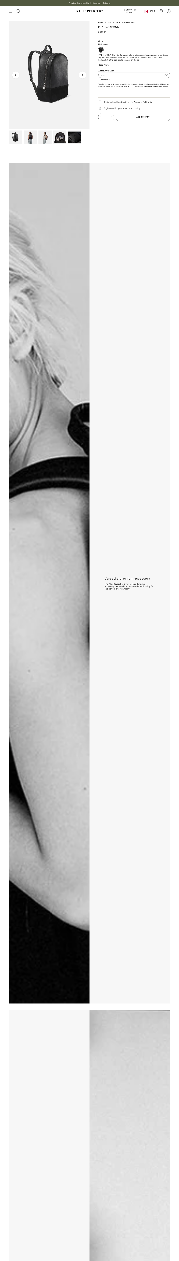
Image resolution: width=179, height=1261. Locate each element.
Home (100, 22)
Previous (15, 75)
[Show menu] (10, 11)
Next (82, 75)
